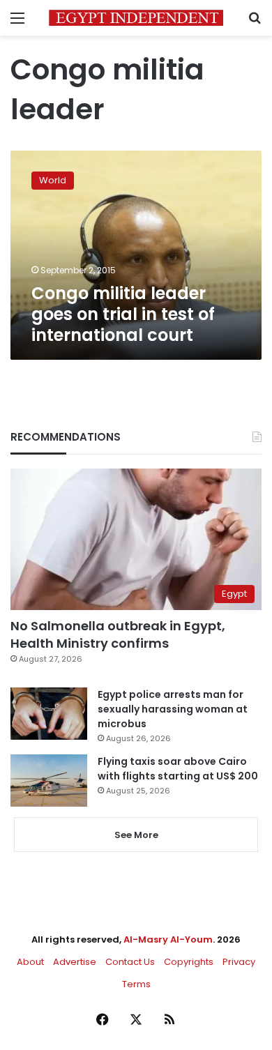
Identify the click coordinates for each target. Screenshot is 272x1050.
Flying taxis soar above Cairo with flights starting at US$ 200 (178, 768)
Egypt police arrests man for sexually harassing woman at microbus (173, 709)
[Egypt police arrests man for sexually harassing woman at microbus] (48, 713)
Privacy (238, 961)
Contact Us (130, 961)
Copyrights (188, 961)
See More (136, 835)
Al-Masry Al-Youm (168, 939)
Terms (136, 984)
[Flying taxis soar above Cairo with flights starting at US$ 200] (48, 780)
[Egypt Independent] (136, 18)
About (30, 961)
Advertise (74, 961)
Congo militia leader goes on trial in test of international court (123, 314)
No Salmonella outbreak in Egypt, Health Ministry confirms (117, 634)
